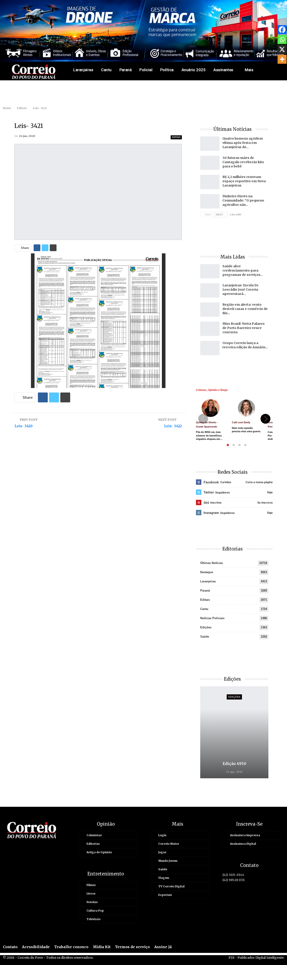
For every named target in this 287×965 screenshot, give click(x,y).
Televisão (93, 919)
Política (167, 70)
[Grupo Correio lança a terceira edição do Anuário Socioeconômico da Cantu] (210, 348)
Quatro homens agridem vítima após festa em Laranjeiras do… (242, 142)
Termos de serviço (132, 947)
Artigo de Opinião (99, 852)
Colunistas (94, 835)
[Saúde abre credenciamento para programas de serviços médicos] (210, 271)
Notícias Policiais (212, 618)
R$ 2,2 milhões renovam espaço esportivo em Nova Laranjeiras (244, 181)
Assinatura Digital (243, 843)
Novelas (92, 902)
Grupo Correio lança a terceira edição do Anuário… (245, 345)
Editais (176, 137)
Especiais (165, 895)
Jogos (162, 852)
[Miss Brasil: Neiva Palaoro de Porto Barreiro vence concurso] (210, 329)
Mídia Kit (102, 947)
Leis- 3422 (173, 426)
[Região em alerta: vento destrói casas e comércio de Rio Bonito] (210, 310)
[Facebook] (282, 29)
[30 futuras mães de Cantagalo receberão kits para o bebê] (210, 163)
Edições (205, 627)
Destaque (206, 572)
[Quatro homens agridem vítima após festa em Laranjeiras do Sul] (210, 143)
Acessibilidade (36, 947)
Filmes (91, 885)
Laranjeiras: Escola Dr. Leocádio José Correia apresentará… (240, 289)
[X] (282, 49)
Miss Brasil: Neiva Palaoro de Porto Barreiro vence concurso (243, 328)
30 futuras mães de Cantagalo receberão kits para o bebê (243, 162)
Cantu (106, 70)
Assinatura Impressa (245, 835)
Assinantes (223, 70)
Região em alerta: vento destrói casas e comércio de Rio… (245, 309)
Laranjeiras (83, 70)
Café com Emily (241, 422)
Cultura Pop (95, 910)
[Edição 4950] (234, 732)
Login (162, 835)
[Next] (265, 419)
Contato (10, 947)
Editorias (93, 843)
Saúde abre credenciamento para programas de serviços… (242, 270)
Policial (145, 70)
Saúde (204, 636)
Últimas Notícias (211, 563)
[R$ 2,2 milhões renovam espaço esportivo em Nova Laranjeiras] (210, 182)
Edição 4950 (234, 763)
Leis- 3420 (24, 426)
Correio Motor (168, 843)
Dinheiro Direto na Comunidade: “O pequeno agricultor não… (243, 200)
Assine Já (163, 947)
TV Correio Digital (171, 886)
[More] (282, 59)
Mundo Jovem (167, 860)
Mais (249, 70)
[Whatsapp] (282, 39)
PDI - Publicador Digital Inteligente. (256, 958)
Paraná (126, 70)
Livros (91, 893)
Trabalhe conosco (71, 947)
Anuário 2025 (194, 70)
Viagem (163, 877)
